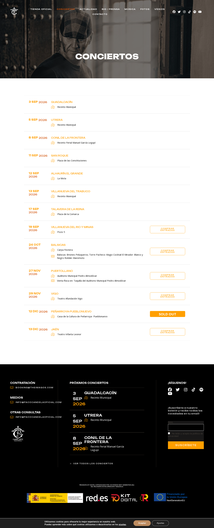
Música (130, 9)
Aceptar (142, 523)
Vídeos (159, 9)
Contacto (100, 14)
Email (170, 422)
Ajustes (160, 523)
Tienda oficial (41, 9)
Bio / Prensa (111, 9)
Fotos (145, 9)
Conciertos (66, 9)
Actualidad (88, 9)
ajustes (122, 524)
